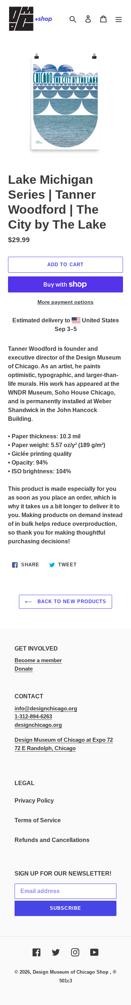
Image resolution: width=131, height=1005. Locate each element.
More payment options (65, 302)
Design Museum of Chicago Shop (70, 972)
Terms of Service (38, 820)
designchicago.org (38, 725)
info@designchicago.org (46, 708)
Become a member (38, 660)
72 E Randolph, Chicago (45, 748)
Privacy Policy (34, 801)
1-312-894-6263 (33, 716)
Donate (24, 669)
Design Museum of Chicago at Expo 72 (64, 740)
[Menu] (118, 19)
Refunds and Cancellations (52, 840)
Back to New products (71, 601)
